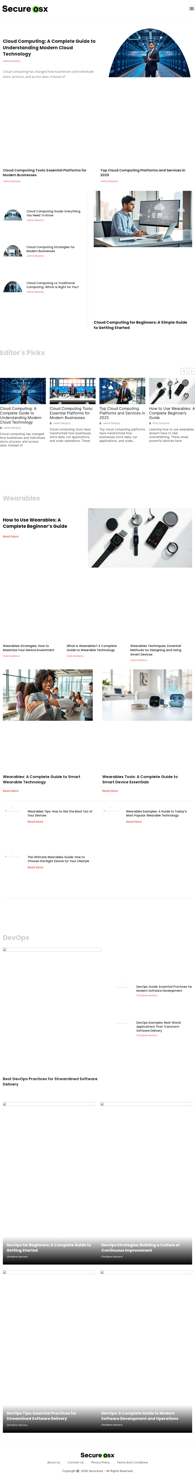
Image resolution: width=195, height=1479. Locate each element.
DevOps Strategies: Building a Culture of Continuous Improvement (140, 1247)
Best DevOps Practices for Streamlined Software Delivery (50, 1081)
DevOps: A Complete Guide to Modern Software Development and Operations (139, 1416)
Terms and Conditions (132, 1462)
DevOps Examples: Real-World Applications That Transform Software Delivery (158, 1027)
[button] (192, 8)
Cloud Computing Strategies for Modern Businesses (50, 249)
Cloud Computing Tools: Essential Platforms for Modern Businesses (44, 172)
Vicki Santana (160, 423)
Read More (10, 536)
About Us (53, 1462)
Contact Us (76, 1462)
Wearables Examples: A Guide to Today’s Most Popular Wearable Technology (156, 813)
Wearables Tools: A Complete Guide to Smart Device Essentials (140, 779)
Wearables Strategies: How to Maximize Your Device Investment (28, 648)
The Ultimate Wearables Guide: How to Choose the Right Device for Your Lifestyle (58, 859)
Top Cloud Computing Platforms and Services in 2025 (142, 172)
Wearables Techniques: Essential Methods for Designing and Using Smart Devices (155, 650)
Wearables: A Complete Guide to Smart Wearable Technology (41, 779)
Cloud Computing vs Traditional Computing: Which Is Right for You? (52, 285)
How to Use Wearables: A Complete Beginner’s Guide (172, 413)
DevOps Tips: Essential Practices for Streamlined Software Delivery (41, 1416)
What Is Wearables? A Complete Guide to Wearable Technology (92, 648)
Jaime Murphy (12, 427)
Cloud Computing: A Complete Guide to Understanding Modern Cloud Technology (49, 47)
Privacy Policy (100, 1462)
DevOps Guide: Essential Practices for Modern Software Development (164, 989)
